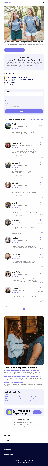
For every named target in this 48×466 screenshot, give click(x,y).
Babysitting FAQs (9, 81)
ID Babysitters (10, 117)
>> (35, 309)
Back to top (6, 306)
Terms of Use (18, 462)
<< (12, 309)
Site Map (5, 117)
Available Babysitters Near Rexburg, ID (15, 77)
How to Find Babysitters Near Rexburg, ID (16, 76)
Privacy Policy (24, 462)
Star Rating (7, 103)
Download (37, 412)
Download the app (10, 82)
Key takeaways (9, 84)
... (30, 309)
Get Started (14, 50)
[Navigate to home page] (7, 2)
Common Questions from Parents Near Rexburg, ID (18, 79)
